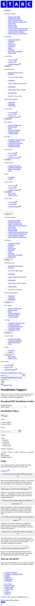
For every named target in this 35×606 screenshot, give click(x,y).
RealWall (11, 74)
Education (11, 49)
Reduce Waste (12, 25)
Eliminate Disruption (14, 18)
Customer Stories (13, 133)
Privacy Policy (5, 600)
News (10, 171)
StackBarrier (12, 86)
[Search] (24, 375)
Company (7, 159)
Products (7, 66)
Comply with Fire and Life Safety (18, 28)
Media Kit (7, 594)
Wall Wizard (11, 105)
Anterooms (11, 104)
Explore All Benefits (14, 17)
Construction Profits (14, 146)
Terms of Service (14, 600)
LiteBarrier (11, 80)
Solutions (7, 10)
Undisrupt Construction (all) (16, 140)
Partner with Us (12, 195)
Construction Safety (14, 141)
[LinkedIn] (2, 603)
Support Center (12, 127)
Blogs (10, 128)
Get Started (8, 192)
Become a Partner (9, 585)
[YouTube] (4, 603)
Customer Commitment (15, 167)
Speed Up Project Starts (15, 20)
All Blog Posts (8, 589)
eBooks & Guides (13, 132)
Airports (10, 43)
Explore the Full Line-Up (15, 72)
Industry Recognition (14, 169)
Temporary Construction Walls (13, 574)
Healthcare (11, 41)
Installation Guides (6, 405)
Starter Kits (11, 102)
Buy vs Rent (12, 193)
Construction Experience (15, 143)
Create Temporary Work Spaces (17, 30)
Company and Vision (14, 166)
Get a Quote (11, 60)
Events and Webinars (14, 130)
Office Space (12, 53)
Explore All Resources (14, 125)
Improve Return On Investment (17, 33)
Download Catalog (6, 373)
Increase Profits (12, 27)
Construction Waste (14, 145)
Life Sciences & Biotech (15, 51)
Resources (8, 119)
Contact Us (11, 62)
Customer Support (13, 64)
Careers (10, 179)
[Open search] (2, 381)
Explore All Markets (14, 40)
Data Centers (12, 44)
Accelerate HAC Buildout (16, 32)
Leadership (11, 177)
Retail (10, 48)
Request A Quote (17, 373)
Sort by (3, 454)
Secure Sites (11, 23)
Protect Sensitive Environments (17, 22)
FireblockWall (12, 93)
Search (3, 375)
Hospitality (11, 46)
